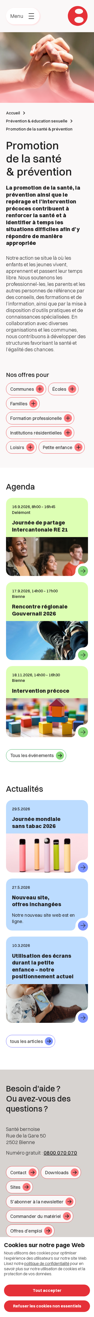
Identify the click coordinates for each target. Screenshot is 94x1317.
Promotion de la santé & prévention (39, 128)
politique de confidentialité (46, 1263)
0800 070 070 (60, 1153)
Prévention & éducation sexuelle (36, 120)
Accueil (13, 112)
